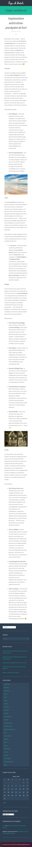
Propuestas (7, 749)
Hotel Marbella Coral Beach (17, 386)
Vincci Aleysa (12, 348)
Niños (5, 742)
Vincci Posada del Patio (16, 153)
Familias (6, 713)
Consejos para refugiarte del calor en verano (14, 663)
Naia (20, 31)
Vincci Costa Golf (14, 275)
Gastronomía (7, 716)
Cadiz (5, 697)
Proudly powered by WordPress (9, 844)
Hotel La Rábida (13, 529)
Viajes (5, 765)
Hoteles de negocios (9, 729)
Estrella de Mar (13, 411)
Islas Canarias (7, 736)
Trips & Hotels (16, 3)
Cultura (6, 703)
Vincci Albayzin (13, 114)
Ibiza (5, 732)
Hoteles (6, 720)
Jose (4, 825)
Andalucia (6, 691)
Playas (5, 745)
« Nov (4, 802)
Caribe (5, 700)
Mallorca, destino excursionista (11, 672)
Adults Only (7, 684)
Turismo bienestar (9, 761)
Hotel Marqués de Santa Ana (17, 561)
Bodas (5, 694)
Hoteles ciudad (8, 723)
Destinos (6, 710)
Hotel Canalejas (13, 589)
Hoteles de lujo (8, 726)
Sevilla (5, 755)
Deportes (6, 707)
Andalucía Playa (15, 259)
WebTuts (28, 844)
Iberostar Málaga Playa (16, 368)
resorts (6, 752)
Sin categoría (7, 758)
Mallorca (6, 739)
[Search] (27, 638)
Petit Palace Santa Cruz (16, 488)
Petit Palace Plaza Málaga (17, 323)
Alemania (6, 687)
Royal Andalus (21, 257)
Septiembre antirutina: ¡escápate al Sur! (16, 23)
